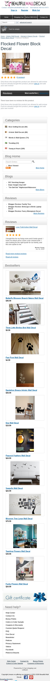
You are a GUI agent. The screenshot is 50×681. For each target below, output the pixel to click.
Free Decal (10, 634)
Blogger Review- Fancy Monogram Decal (24, 211)
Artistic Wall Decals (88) (18, 132)
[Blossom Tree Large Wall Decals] (25, 515)
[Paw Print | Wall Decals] (25, 354)
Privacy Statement (13, 644)
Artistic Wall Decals (12, 36)
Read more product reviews (16, 254)
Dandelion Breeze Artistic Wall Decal (21, 390)
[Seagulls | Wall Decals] (25, 484)
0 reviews (20, 77)
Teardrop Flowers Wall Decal (18, 551)
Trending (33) (14, 143)
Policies (9, 640)
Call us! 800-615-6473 (31, 17)
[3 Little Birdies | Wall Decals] (25, 324)
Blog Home (40, 168)
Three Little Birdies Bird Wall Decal (21, 328)
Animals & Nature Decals (29, 36)
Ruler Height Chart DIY (17, 185)
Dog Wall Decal (12, 423)
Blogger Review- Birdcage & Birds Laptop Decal (24, 208)
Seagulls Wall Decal (14, 488)
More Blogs (40, 190)
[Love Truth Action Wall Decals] (10, 232)
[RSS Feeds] (8, 168)
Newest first (44, 93)
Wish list (36, 10)
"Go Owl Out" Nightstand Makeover (22, 187)
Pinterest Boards (12, 653)
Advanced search (26, 22)
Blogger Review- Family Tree (19, 204)
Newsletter (10, 637)
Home (3, 36)
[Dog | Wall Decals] (25, 419)
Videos (8, 647)
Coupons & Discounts (14, 625)
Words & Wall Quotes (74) (19, 138)
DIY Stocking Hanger (16, 182)
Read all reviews (12, 257)
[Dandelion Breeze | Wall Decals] (25, 386)
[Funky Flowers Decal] (25, 580)
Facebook (9, 650)
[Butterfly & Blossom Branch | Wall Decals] (25, 294)
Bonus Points (11, 619)
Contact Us (10, 616)
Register (24, 10)
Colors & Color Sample (15, 622)
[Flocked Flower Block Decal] (16, 74)
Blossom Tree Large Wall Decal (19, 519)
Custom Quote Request (15, 628)
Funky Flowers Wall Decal (17, 584)
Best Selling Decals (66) (18, 127)
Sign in (14, 10)
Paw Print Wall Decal (15, 357)
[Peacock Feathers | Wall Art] (25, 452)
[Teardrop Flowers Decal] (25, 547)
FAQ (7, 631)
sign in (36, 84)
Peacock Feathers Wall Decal (18, 456)
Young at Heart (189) (17, 149)
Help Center (10, 613)
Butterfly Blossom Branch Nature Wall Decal (24, 298)
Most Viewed (13, 166)
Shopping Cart (19, 17)
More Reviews (38, 213)
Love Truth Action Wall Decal (27, 227)
